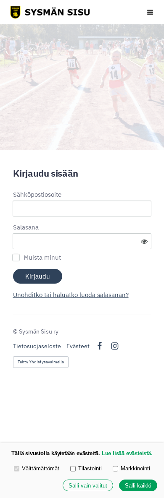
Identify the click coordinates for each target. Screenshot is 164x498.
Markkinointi (135, 468)
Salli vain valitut (88, 485)
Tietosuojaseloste (37, 346)
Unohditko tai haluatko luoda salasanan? (71, 295)
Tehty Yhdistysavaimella (41, 362)
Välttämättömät (40, 468)
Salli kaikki (138, 485)
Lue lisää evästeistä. (127, 453)
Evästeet (78, 346)
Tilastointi (90, 468)
